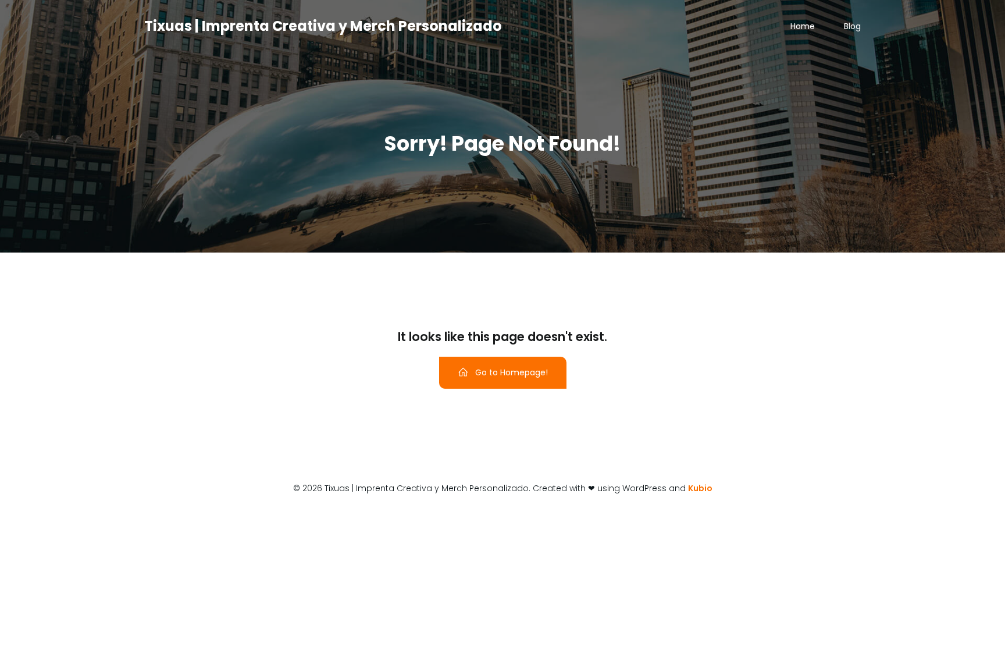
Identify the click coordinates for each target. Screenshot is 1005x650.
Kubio (700, 488)
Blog (852, 26)
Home (802, 26)
